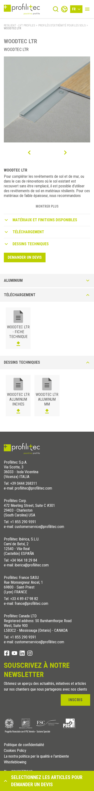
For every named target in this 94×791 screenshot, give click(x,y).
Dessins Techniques (31, 244)
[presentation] (29, 152)
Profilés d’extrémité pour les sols (62, 25)
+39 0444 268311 (23, 483)
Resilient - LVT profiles (19, 25)
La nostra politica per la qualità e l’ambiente (36, 756)
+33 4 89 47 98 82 (24, 598)
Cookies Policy (15, 751)
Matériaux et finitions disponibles (45, 220)
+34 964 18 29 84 (23, 560)
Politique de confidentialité (24, 745)
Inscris (75, 700)
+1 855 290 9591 (23, 522)
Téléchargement (28, 232)
